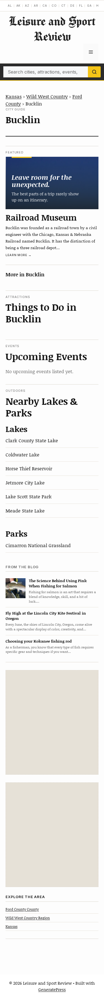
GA (89, 5)
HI (98, 5)
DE (72, 5)
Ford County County (22, 909)
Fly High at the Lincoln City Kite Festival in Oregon (46, 615)
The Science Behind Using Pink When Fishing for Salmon (58, 583)
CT (63, 5)
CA (44, 5)
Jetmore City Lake (25, 482)
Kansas (14, 96)
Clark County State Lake (32, 440)
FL (81, 5)
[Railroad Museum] (52, 183)
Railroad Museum (41, 217)
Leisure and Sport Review (52, 28)
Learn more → (19, 255)
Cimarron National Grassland (38, 545)
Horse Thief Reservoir (29, 468)
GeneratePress (52, 989)
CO (54, 5)
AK (18, 5)
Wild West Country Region (28, 917)
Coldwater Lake (22, 454)
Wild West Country (47, 96)
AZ (27, 5)
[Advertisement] (52, 722)
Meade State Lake (25, 510)
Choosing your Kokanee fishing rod (39, 641)
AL (10, 5)
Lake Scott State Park (29, 496)
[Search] (94, 71)
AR (36, 5)
